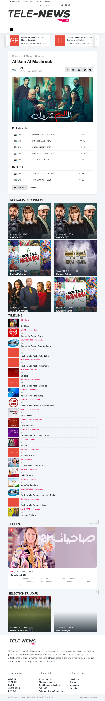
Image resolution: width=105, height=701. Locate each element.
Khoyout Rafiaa (63, 274)
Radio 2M (23, 390)
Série (27, 320)
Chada (22, 350)
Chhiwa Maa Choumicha (31, 465)
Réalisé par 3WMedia (88, 697)
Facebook (74, 679)
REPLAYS (12, 691)
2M (21, 320)
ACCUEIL (12, 679)
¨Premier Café (27, 455)
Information (33, 330)
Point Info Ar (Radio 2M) (31, 395)
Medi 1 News (26, 415)
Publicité (43, 688)
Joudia (23, 445)
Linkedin (73, 688)
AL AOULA (14, 234)
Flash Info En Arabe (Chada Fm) (35, 356)
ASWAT (23, 330)
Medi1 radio (24, 380)
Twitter (73, 682)
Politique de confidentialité (51, 691)
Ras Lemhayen (48, 630)
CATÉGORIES (14, 688)
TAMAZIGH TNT (62, 271)
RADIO (11, 685)
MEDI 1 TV (14, 271)
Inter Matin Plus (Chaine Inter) (34, 435)
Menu (12, 29)
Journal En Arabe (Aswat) (32, 336)
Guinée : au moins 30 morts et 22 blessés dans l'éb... (34, 38)
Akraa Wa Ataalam (29, 485)
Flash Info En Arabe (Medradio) (34, 366)
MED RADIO (24, 360)
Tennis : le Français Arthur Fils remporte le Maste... (79, 38)
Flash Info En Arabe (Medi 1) (33, 385)
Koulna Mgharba (18, 274)
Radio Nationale (26, 419)
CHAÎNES (12, 682)
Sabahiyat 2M (18, 575)
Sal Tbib (24, 375)
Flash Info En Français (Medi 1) (34, 505)
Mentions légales (47, 682)
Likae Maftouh (27, 425)
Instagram (74, 685)
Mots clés (20, 187)
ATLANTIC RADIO (26, 340)
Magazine (34, 370)
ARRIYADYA (92, 627)
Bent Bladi (25, 326)
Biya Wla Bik (16, 237)
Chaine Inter (24, 400)
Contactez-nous (46, 679)
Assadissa (24, 479)
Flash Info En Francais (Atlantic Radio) (38, 495)
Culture (33, 479)
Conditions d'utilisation (49, 685)
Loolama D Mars (28, 515)
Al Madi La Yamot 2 (19, 310)
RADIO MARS (25, 509)
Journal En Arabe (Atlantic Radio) (35, 346)
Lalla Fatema (26, 475)
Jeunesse (36, 509)
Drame (33, 187)
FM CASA (23, 469)
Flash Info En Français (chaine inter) (37, 405)
